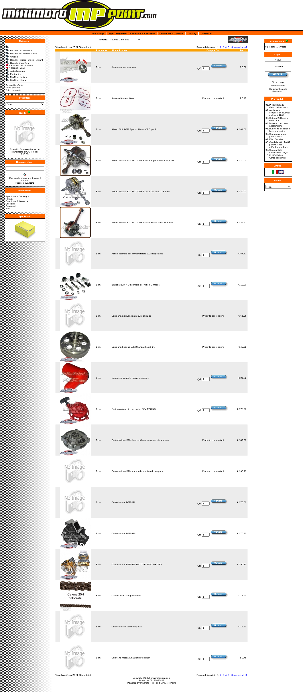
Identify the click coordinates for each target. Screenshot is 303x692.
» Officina (13, 57)
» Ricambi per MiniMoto (20, 50)
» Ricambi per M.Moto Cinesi (22, 53)
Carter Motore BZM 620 (124, 533)
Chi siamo (11, 203)
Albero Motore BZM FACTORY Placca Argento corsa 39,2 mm (143, 160)
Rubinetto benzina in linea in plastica (280, 129)
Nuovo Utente (278, 85)
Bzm (98, 67)
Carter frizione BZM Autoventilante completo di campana (140, 440)
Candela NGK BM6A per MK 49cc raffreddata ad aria (279, 144)
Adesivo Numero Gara (123, 98)
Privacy (192, 33)
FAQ (8, 208)
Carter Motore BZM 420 (124, 502)
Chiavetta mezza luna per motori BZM (131, 657)
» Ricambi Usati (17, 68)
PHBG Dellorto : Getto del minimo (278, 156)
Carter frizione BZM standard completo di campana (137, 471)
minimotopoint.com (160, 678)
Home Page (98, 33)
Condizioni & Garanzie (171, 33)
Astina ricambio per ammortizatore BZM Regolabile (137, 253)
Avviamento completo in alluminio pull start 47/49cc (280, 112)
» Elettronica (14, 74)
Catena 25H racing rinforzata (126, 595)
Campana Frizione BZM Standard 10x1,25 (133, 347)
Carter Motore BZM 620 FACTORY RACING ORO (137, 564)
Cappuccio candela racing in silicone (130, 378)
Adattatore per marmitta (124, 67)
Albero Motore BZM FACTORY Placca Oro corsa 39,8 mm (141, 191)
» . (9, 47)
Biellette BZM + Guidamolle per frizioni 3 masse (136, 285)
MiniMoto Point (147, 683)
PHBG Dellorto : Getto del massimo (278, 106)
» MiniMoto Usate (17, 80)
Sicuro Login (278, 82)
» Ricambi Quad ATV (18, 63)
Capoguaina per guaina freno (277, 135)
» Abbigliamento (16, 71)
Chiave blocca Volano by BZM (127, 626)
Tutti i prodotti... (14, 90)
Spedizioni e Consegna (142, 33)
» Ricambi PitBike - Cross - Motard (25, 60)
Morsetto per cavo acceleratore (278, 124)
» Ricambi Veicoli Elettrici (21, 65)
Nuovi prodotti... (14, 87)
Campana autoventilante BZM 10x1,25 (131, 316)
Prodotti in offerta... (15, 85)
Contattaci (206, 33)
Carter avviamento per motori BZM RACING (134, 409)
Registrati (121, 33)
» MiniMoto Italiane (18, 77)
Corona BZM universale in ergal (278, 151)
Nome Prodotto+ (121, 50)
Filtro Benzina (276, 139)
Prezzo (243, 50)
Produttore (101, 50)
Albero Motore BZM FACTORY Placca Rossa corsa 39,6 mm (142, 222)
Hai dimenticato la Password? (278, 90)
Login (111, 33)
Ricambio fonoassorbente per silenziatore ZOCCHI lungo (25, 150)
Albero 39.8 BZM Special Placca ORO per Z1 (135, 129)
